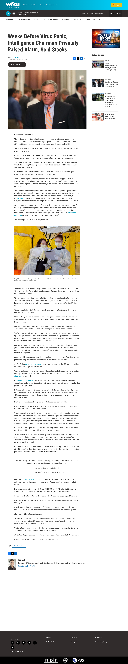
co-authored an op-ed (33, 364)
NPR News (108, 61)
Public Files (98, 637)
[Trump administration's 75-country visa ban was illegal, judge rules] (98, 64)
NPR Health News (19, 546)
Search (101, 19)
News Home (10, 19)
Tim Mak (16, 57)
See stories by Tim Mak (27, 566)
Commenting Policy (101, 642)
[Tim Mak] (12, 564)
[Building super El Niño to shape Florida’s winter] (98, 117)
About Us (48, 637)
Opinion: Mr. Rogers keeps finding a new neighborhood (111, 84)
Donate (117, 5)
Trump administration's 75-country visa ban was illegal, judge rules (111, 68)
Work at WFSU (50, 642)
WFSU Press (78, 19)
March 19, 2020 (58, 472)
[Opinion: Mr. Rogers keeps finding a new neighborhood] (98, 83)
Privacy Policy (75, 642)
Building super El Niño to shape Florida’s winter (110, 116)
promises (21, 198)
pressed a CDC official (25, 380)
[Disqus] (64, 605)
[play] (8, 14)
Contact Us (74, 637)
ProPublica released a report (33, 479)
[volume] (13, 14)
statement (18, 376)
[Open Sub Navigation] (16, 19)
